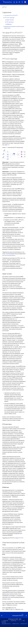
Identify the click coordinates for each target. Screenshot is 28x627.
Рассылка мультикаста (9, 255)
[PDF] (25, 2)
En (14, 2)
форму (9, 597)
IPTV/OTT (21, 538)
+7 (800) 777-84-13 (15, 623)
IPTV (24, 620)
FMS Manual (4, 621)
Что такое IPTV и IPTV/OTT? (11, 15)
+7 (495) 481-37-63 (23, 623)
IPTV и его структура (9, 17)
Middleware (9, 24)
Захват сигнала (10, 19)
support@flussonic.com (6, 623)
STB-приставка (10, 22)
